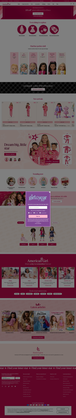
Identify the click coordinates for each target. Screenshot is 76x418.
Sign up (38, 216)
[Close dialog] (49, 192)
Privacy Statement (38, 223)
